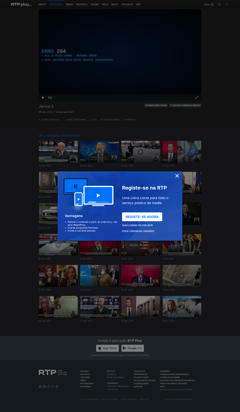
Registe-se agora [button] (142, 217)
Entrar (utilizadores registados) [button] (138, 230)
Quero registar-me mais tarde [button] (137, 225)
